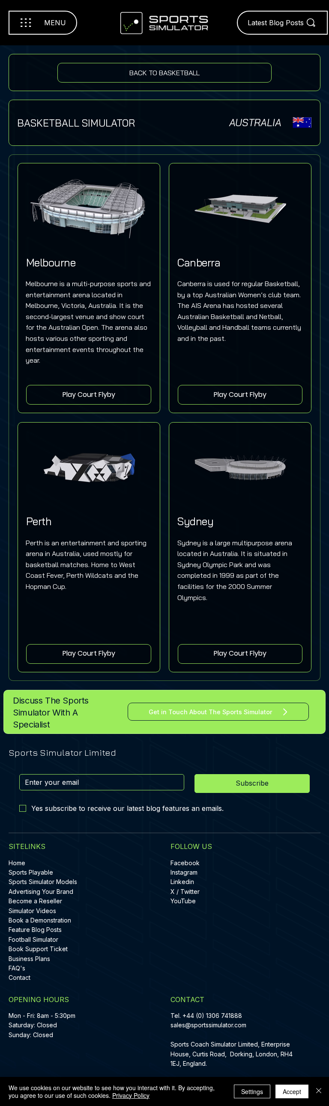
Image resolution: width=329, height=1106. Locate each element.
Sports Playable (31, 872)
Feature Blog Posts (35, 929)
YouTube (183, 901)
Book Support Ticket (38, 948)
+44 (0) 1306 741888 (212, 1015)
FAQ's (17, 968)
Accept (292, 1091)
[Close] (319, 1091)
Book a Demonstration (40, 920)
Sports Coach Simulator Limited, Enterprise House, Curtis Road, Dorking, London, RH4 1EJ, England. (231, 1054)
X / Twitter (185, 891)
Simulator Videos (32, 910)
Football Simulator (33, 939)
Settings (252, 1091)
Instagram (183, 872)
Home (17, 862)
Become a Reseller (35, 901)
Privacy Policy (131, 1095)
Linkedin (182, 881)
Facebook (185, 862)
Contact (19, 977)
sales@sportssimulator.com (208, 1025)
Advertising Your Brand (41, 891)
